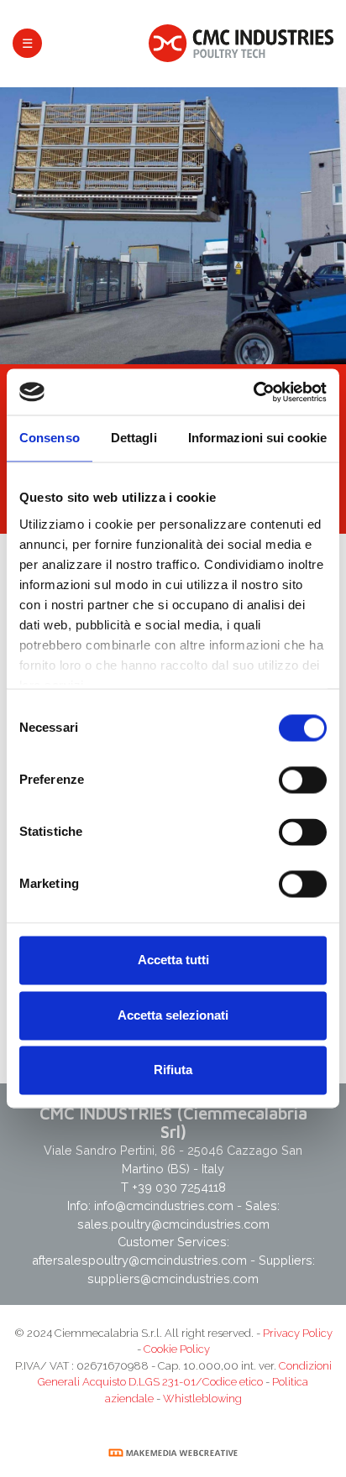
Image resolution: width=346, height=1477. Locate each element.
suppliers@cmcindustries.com (173, 1278)
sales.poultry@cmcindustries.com (173, 1224)
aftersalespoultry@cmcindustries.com (139, 1260)
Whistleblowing (202, 1398)
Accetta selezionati (173, 1015)
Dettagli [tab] (134, 438)
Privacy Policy (298, 1333)
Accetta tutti (173, 960)
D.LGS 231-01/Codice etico (195, 1381)
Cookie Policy (177, 1349)
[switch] (303, 780)
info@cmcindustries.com (165, 1205)
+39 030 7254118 (179, 1187)
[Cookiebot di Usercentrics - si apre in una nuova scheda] (253, 391)
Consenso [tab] (49, 438)
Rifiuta (173, 1070)
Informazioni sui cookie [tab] (257, 438)
